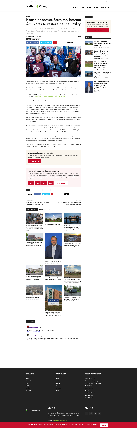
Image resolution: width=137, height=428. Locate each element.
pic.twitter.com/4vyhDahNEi (58, 96)
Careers (58, 383)
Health (28, 240)
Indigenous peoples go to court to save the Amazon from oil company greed (37, 203)
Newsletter (29, 381)
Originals (89, 7)
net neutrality (46, 190)
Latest (82, 7)
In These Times (89, 397)
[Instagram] (104, 1)
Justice (28, 223)
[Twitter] (107, 1)
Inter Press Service (90, 393)
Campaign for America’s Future (93, 383)
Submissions (59, 388)
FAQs (57, 385)
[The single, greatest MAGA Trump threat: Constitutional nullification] (53, 217)
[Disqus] (53, 344)
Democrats (39, 190)
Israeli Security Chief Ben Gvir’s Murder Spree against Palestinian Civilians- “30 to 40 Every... (101, 85)
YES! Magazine (89, 395)
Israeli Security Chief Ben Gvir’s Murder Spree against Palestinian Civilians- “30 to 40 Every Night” (53, 261)
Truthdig (87, 390)
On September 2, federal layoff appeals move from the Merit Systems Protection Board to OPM (34, 278)
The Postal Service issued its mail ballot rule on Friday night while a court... (102, 74)
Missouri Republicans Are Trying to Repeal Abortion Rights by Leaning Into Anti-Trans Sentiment (53, 279)
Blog (27, 385)
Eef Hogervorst (97, 69)
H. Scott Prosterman (99, 90)
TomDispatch (88, 385)
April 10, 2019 (49, 100)
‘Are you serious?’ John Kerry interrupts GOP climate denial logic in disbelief (69, 203)
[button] (109, 7)
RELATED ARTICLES (32, 209)
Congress (33, 190)
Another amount (61, 183)
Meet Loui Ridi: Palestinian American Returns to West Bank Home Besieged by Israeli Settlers (34, 297)
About (57, 378)
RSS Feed (28, 390)
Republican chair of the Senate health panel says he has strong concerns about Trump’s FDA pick (53, 314)
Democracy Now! (89, 388)
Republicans (53, 190)
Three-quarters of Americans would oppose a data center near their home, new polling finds (72, 245)
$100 (50, 183)
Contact (58, 390)
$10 (31, 183)
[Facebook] (102, 1)
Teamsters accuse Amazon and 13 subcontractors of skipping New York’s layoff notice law (72, 299)
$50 (44, 183)
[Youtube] (109, 1)
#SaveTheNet (47, 96)
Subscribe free (34, 161)
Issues (75, 7)
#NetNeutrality (37, 96)
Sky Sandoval (97, 77)
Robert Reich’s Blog (90, 378)
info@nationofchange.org (60, 420)
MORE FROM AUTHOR (45, 209)
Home (27, 378)
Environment (67, 241)
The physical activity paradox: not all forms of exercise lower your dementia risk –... (101, 64)
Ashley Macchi (31, 36)
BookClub (28, 388)
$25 (38, 183)
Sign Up (103, 7)
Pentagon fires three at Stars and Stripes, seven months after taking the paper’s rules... (101, 53)
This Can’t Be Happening (91, 381)
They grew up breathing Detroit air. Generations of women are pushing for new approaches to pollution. (72, 281)
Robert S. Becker (98, 47)
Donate (96, 7)
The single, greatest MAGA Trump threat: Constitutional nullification (102, 43)
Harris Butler (97, 58)
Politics (28, 16)
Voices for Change (49, 257)
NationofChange (35, 39)
